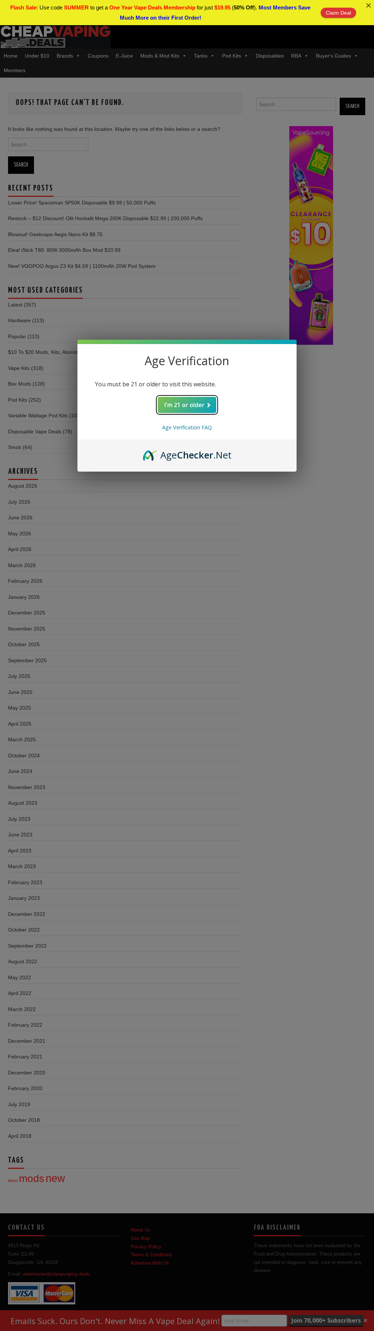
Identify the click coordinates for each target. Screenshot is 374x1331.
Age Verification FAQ (187, 427)
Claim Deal (338, 13)
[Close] (368, 5)
